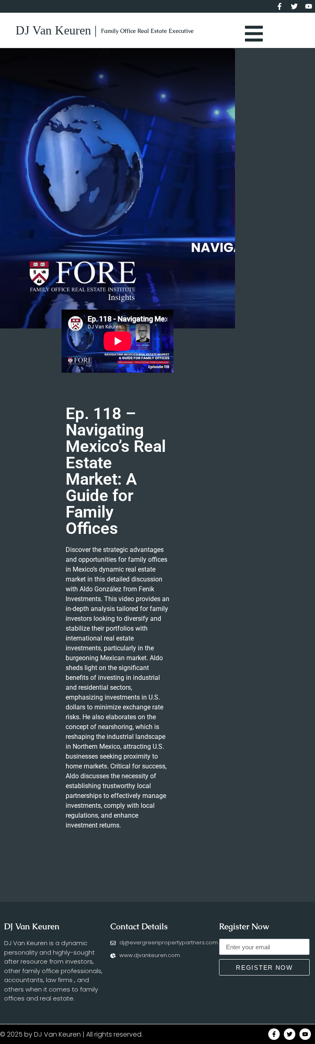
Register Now (244, 926)
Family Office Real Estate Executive (147, 30)
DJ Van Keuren (31, 926)
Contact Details (139, 926)
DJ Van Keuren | (56, 30)
